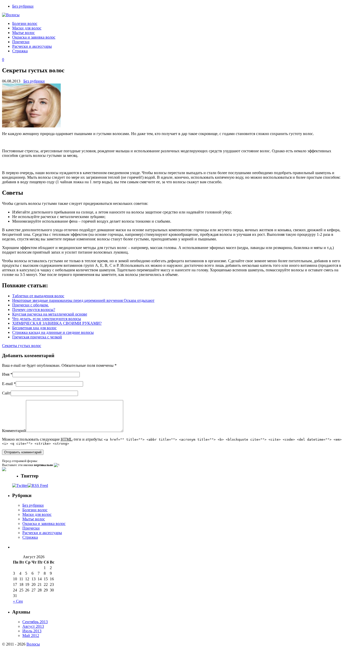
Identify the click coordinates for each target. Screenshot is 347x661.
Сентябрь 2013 (35, 622)
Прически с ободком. (30, 305)
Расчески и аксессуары (32, 46)
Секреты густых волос (21, 345)
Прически (20, 42)
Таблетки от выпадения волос (38, 296)
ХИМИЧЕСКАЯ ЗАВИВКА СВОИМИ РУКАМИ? (57, 323)
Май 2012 (30, 635)
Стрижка (20, 51)
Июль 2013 (31, 631)
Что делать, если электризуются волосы (46, 319)
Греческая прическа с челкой (37, 337)
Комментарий (14, 430)
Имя (5, 374)
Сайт (6, 393)
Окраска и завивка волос (33, 37)
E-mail (7, 384)
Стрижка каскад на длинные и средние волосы (53, 332)
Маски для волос (26, 28)
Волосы (33, 644)
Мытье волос (23, 32)
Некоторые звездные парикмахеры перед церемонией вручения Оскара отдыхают (83, 300)
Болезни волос (24, 23)
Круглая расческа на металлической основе (49, 314)
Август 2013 (33, 626)
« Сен (18, 601)
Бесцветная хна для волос (34, 328)
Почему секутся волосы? (33, 309)
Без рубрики (23, 6)
